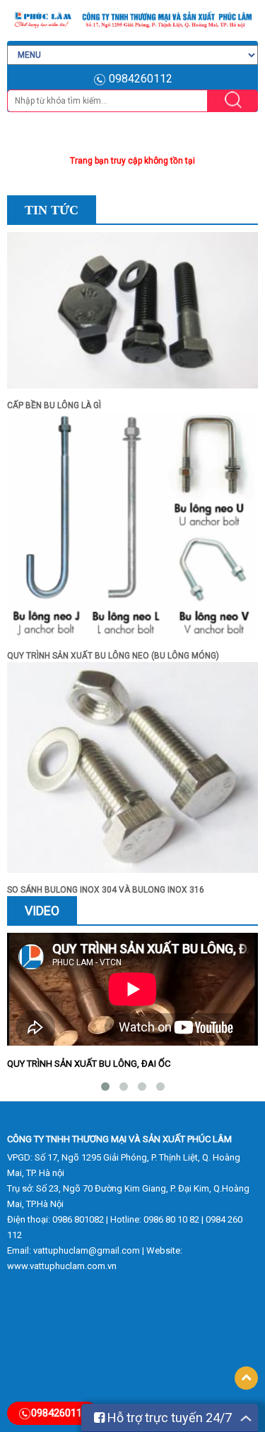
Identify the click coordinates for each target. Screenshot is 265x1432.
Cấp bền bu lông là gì (54, 405)
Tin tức (51, 210)
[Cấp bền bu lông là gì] (132, 315)
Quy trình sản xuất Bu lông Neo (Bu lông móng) (113, 656)
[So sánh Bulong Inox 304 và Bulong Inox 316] (132, 772)
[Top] (246, 1378)
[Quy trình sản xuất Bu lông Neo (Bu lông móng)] (132, 530)
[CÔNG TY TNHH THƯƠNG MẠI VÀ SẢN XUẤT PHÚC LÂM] (132, 20)
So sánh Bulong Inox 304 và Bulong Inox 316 (105, 890)
